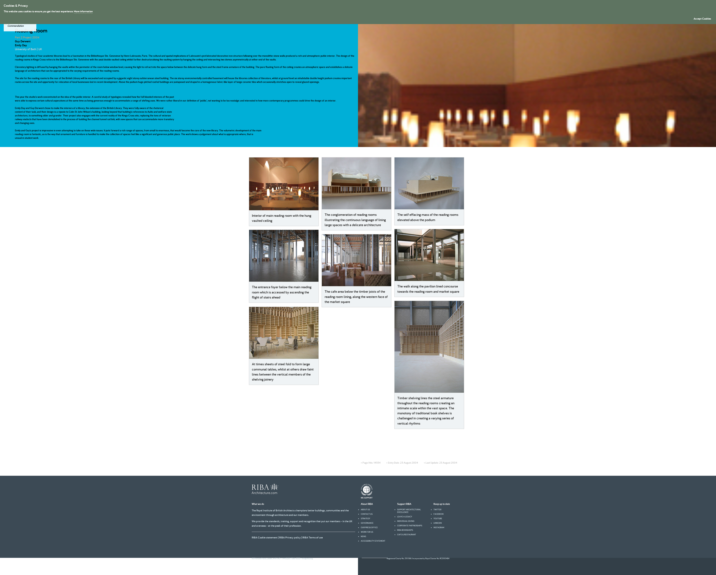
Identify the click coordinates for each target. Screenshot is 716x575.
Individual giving (405, 521)
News (363, 536)
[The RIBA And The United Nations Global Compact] (367, 497)
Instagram (439, 527)
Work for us (367, 532)
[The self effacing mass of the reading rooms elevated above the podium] (429, 183)
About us (365, 509)
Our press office (369, 527)
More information (83, 11)
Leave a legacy (404, 516)
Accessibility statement (373, 541)
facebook (439, 514)
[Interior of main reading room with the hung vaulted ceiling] (283, 183)
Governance (367, 523)
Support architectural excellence (409, 510)
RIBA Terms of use (312, 537)
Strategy (365, 518)
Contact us (367, 514)
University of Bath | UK (28, 49)
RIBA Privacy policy (290, 537)
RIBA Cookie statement (264, 537)
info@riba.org (307, 558)
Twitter (437, 509)
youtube (438, 518)
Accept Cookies (702, 18)
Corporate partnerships (409, 525)
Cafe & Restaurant (406, 534)
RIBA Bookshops (405, 530)
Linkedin (438, 523)
